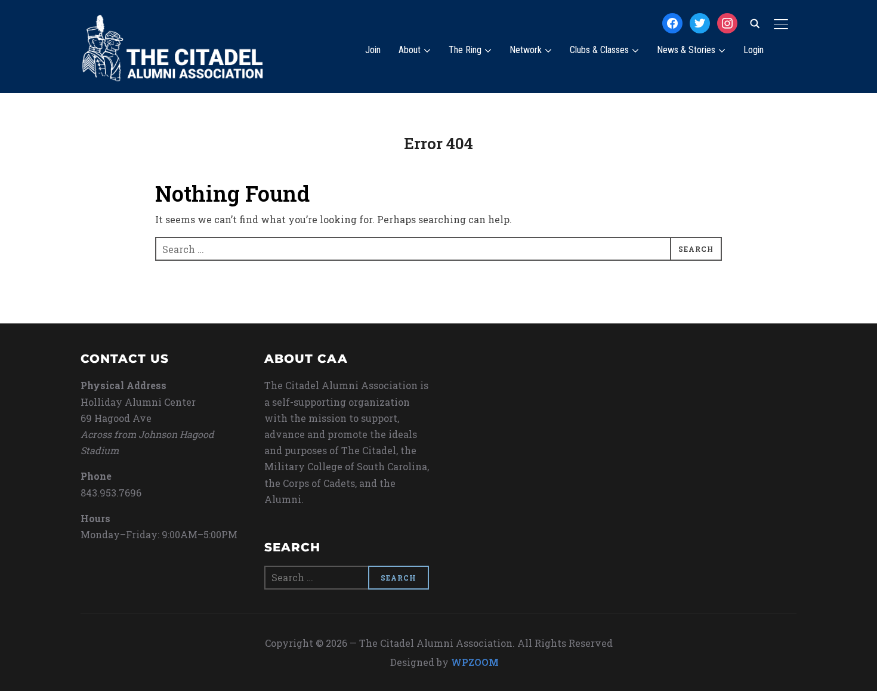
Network (525, 49)
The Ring (465, 49)
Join (373, 49)
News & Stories (686, 49)
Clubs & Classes (599, 49)
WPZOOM (475, 662)
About (410, 49)
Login (753, 49)
